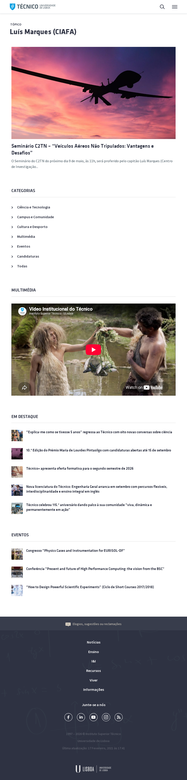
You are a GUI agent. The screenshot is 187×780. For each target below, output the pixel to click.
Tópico (15, 24)
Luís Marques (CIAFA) (43, 32)
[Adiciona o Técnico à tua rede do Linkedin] (81, 717)
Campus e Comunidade (35, 217)
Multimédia (26, 236)
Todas (22, 266)
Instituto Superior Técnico (103, 734)
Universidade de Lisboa (93, 741)
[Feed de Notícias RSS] (119, 717)
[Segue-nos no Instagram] (106, 717)
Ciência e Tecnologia (33, 207)
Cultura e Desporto (32, 226)
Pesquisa (159, 7)
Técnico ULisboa (32, 6)
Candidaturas (28, 256)
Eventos (23, 246)
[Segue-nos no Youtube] (93, 717)
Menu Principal (171, 7)
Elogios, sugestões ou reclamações (97, 624)
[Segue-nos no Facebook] (68, 717)
